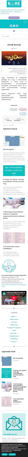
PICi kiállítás (14, 339)
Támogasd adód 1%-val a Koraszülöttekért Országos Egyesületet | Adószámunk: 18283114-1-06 (12, 11)
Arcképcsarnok (14, 336)
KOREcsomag (14, 319)
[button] (14, 31)
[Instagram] (14, 26)
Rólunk (13, 316)
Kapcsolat (13, 333)
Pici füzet (14, 322)
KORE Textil (14, 325)
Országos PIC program (14, 327)
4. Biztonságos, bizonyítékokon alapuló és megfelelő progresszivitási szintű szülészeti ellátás (19, 387)
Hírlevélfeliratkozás (10, 434)
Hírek (15, 49)
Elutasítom (12, 454)
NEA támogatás (8, 149)
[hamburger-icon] (25, 22)
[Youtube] (17, 26)
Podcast (13, 341)
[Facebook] (11, 26)
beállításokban (17, 450)
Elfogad (4, 454)
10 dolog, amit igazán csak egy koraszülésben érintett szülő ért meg (13, 181)
